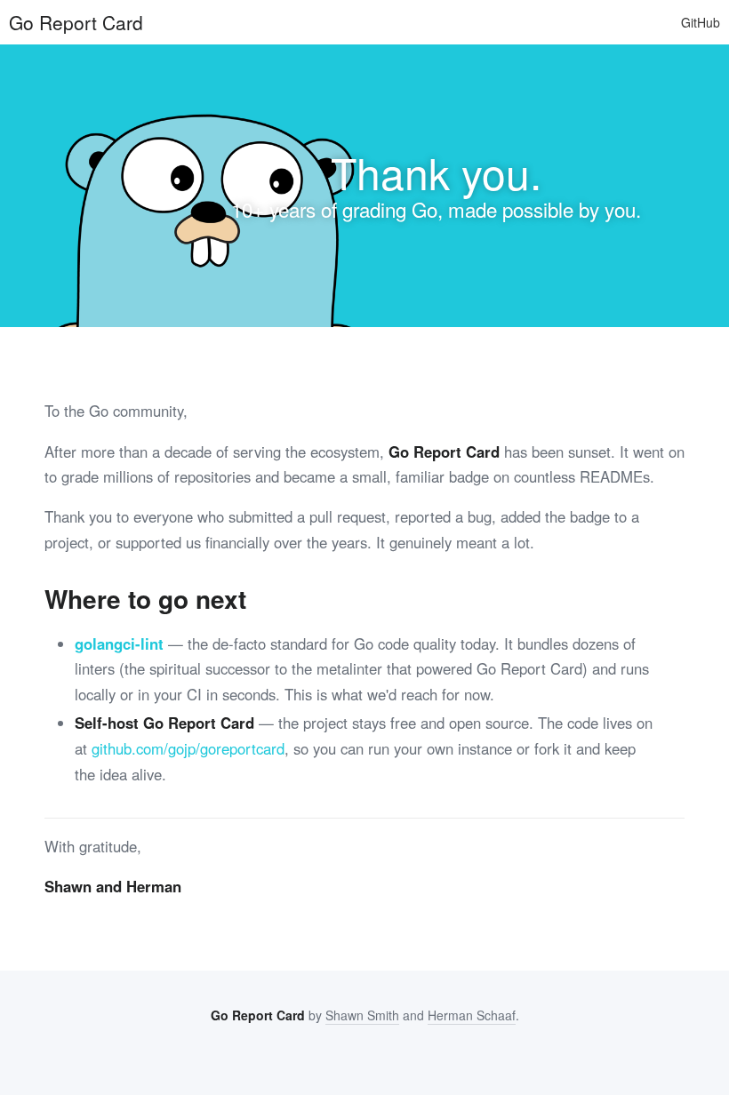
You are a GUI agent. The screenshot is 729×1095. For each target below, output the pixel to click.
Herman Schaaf (472, 1015)
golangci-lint (119, 643)
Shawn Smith (362, 1015)
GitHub (700, 22)
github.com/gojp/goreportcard (188, 748)
